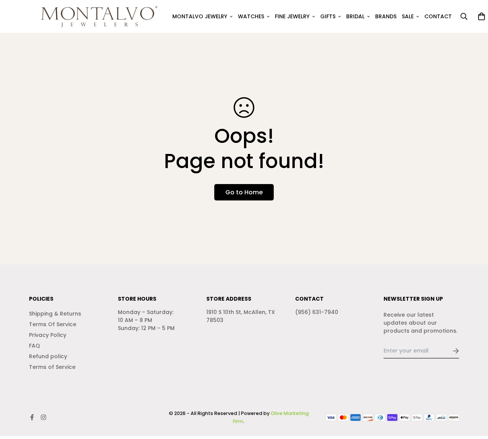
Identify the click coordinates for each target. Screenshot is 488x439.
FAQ (34, 345)
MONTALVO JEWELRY (199, 16)
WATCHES (251, 16)
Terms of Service (52, 367)
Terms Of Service (52, 324)
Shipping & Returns (55, 313)
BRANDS (385, 16)
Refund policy (48, 356)
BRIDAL (355, 16)
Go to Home (244, 192)
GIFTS (328, 16)
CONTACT (438, 16)
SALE (408, 16)
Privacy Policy (47, 335)
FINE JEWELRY (292, 16)
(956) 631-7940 (316, 312)
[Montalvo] (96, 16)
